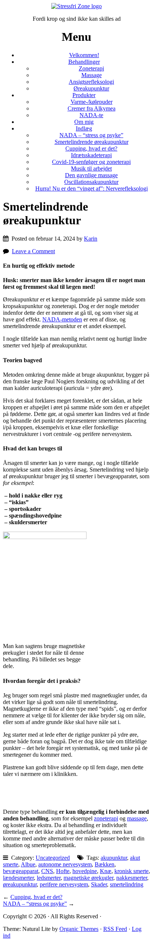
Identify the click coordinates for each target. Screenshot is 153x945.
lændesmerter (18, 878)
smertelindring (126, 884)
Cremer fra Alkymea (91, 108)
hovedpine (84, 871)
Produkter (83, 95)
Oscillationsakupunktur (91, 182)
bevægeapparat (20, 871)
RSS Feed (115, 929)
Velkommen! (84, 55)
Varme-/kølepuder (92, 102)
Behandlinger (84, 62)
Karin (90, 238)
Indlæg (84, 128)
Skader (99, 884)
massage (137, 818)
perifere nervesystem (64, 884)
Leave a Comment (33, 251)
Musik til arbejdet (91, 168)
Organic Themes (78, 929)
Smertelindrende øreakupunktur (91, 142)
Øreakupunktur (91, 88)
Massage (91, 75)
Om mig (84, 122)
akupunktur (114, 858)
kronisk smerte (131, 871)
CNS (47, 871)
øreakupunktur (20, 884)
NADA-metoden (62, 319)
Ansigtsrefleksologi (91, 82)
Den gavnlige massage (91, 175)
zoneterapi (106, 818)
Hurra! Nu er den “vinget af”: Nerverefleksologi (91, 188)
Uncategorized (53, 858)
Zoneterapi (91, 68)
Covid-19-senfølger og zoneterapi (91, 162)
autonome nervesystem (65, 864)
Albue (28, 864)
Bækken (104, 864)
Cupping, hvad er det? (91, 148)
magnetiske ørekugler (88, 878)
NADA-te (91, 115)
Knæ (105, 871)
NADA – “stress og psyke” (91, 135)
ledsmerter (49, 878)
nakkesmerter (131, 878)
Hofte (62, 871)
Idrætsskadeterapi (91, 155)
